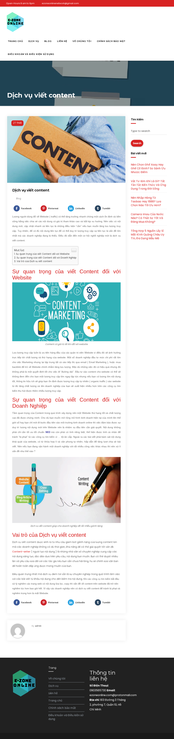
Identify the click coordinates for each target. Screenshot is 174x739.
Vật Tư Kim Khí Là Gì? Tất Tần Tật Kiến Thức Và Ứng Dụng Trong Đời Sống (148, 185)
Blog (48, 41)
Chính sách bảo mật (111, 41)
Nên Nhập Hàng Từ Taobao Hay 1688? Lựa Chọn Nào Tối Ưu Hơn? (146, 201)
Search (137, 143)
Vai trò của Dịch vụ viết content (34, 261)
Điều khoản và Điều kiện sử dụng (31, 54)
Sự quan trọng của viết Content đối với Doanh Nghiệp (46, 257)
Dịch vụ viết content (30, 190)
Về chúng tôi (82, 41)
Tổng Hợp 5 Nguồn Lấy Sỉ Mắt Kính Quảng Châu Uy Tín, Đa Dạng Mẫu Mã (147, 234)
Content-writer (21, 551)
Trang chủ (15, 41)
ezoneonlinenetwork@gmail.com (60, 3)
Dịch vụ (33, 41)
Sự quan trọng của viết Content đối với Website (42, 254)
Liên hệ (62, 41)
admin (38, 625)
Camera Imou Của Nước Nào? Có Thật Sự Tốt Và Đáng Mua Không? (147, 218)
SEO (47, 432)
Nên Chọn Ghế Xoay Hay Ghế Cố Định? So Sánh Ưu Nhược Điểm (148, 168)
